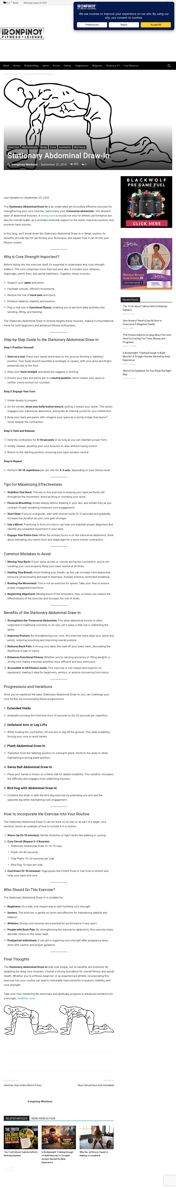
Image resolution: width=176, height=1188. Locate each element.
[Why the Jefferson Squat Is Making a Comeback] (97, 1137)
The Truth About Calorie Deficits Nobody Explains (145, 308)
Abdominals (29, 147)
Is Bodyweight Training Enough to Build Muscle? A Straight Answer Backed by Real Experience (146, 356)
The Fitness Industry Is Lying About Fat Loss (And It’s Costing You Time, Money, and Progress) (147, 339)
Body (43, 147)
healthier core (26, 998)
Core (53, 147)
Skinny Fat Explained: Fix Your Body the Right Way (147, 372)
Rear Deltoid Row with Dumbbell (96, 1085)
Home (7, 74)
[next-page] (11, 1169)
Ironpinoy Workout (25, 164)
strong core (48, 215)
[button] (169, 66)
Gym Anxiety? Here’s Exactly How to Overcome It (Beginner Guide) (142, 322)
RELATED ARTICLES (16, 1118)
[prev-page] (6, 1169)
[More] (102, 185)
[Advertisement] (109, 34)
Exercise (17, 74)
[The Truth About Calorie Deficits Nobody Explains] (21, 1137)
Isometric (65, 147)
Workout (79, 147)
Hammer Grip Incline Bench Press (23, 1085)
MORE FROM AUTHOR (43, 1118)
